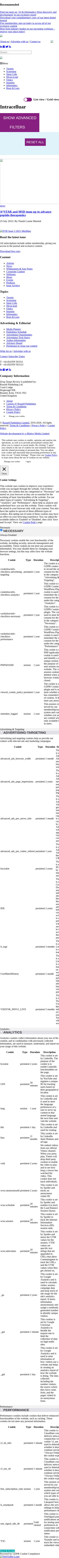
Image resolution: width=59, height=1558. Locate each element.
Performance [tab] (6, 1406)
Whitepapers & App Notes (19, 268)
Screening (11, 71)
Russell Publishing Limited (16, 422)
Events (9, 280)
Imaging (10, 82)
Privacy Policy (13, 409)
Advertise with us (19, 41)
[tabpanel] (29, 632)
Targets (10, 68)
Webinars (11, 274)
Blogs (9, 277)
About (9, 401)
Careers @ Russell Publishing (21, 403)
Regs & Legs (12, 88)
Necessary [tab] (5, 527)
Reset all (35, 142)
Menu (5, 63)
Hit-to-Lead (12, 77)
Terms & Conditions (16, 406)
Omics (9, 80)
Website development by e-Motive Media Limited (24, 433)
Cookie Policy (13, 412)
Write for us (6, 351)
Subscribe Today (16, 356)
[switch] (1, 732)
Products (10, 282)
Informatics (11, 85)
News (9, 266)
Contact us (35, 41)
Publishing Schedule (16, 332)
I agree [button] (28, 461)
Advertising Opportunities (19, 334)
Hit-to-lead (11, 306)
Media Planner (13, 329)
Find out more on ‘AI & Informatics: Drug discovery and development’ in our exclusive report (28, 13)
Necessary (13, 531)
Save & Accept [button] (7, 1551)
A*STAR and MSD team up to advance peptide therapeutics (25, 213)
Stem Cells (11, 74)
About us (4, 41)
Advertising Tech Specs (18, 337)
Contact (4, 356)
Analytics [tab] (4, 1029)
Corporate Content (15, 271)
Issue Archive (13, 285)
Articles (10, 263)
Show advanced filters (19, 122)
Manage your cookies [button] (17, 416)
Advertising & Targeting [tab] (12, 729)
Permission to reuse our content (21, 346)
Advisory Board (14, 343)
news (2, 205)
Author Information (16, 340)
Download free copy (10, 251)
